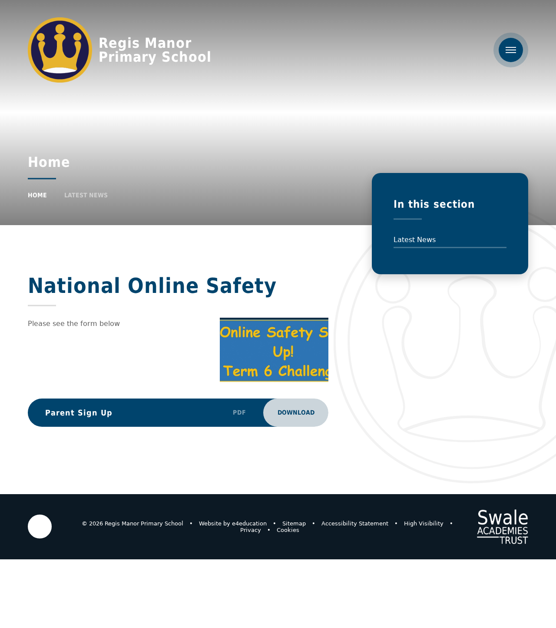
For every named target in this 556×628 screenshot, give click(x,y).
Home (37, 195)
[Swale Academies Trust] (502, 526)
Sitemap (294, 523)
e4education (249, 523)
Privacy (250, 530)
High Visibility (423, 523)
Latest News (86, 195)
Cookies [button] (288, 530)
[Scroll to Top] (40, 526)
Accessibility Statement (354, 523)
